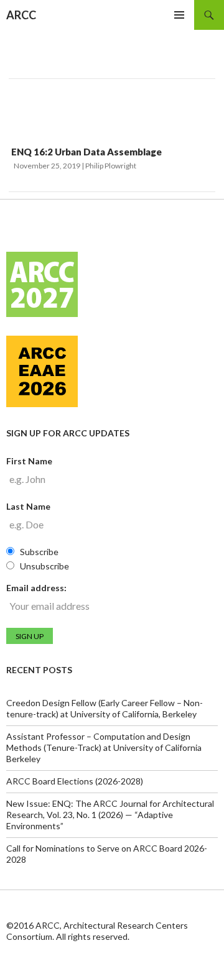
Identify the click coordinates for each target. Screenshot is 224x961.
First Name (29, 461)
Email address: (36, 587)
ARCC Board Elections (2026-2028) (74, 781)
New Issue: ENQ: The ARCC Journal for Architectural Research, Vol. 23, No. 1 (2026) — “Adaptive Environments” (110, 814)
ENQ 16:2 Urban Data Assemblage (86, 151)
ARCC (21, 15)
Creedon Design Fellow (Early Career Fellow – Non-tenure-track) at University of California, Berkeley (104, 708)
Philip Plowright (110, 165)
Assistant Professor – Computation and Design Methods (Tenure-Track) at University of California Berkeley (104, 747)
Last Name (28, 506)
